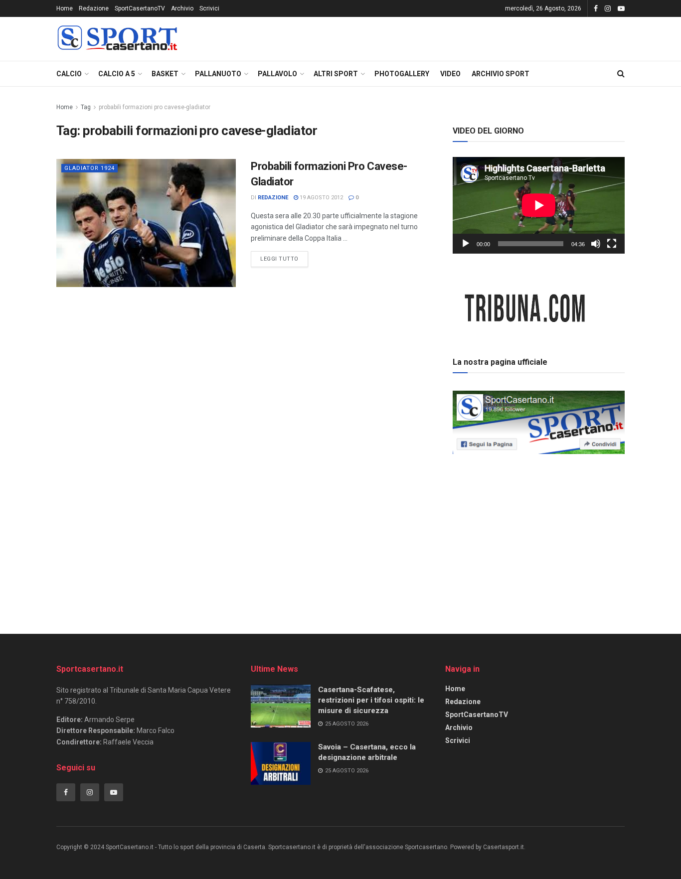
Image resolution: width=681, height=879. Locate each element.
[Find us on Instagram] (608, 8)
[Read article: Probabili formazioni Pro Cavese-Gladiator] (146, 223)
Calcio (69, 74)
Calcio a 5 (116, 74)
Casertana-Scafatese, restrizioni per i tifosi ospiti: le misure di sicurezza (371, 700)
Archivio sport (500, 74)
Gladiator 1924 (89, 168)
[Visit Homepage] (117, 39)
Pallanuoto (218, 74)
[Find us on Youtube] (621, 8)
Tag (86, 107)
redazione (273, 197)
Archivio (182, 8)
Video (450, 74)
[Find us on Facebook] (596, 8)
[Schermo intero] (612, 244)
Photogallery (401, 74)
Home (64, 8)
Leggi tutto (284, 256)
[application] (539, 205)
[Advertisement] (539, 527)
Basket (165, 74)
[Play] (466, 244)
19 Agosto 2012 (320, 197)
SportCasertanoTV (140, 8)
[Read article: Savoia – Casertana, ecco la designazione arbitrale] (281, 763)
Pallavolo (277, 74)
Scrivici (209, 8)
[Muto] (596, 244)
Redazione (94, 8)
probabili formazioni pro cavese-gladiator (154, 107)
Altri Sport (336, 74)
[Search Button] (621, 73)
